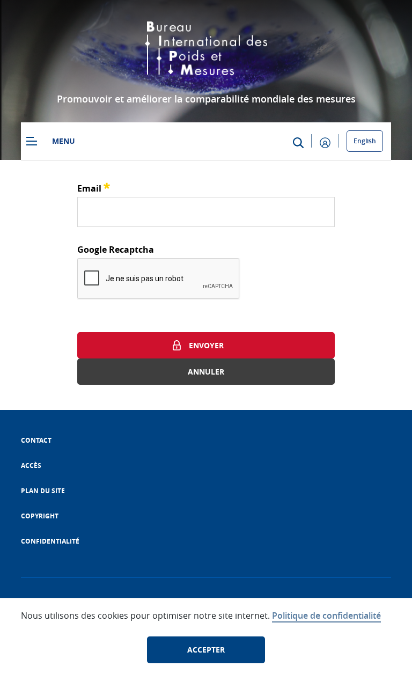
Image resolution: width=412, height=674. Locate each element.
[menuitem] (36, 440)
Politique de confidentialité (326, 615)
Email (93, 187)
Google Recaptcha (115, 249)
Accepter (206, 649)
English (365, 140)
